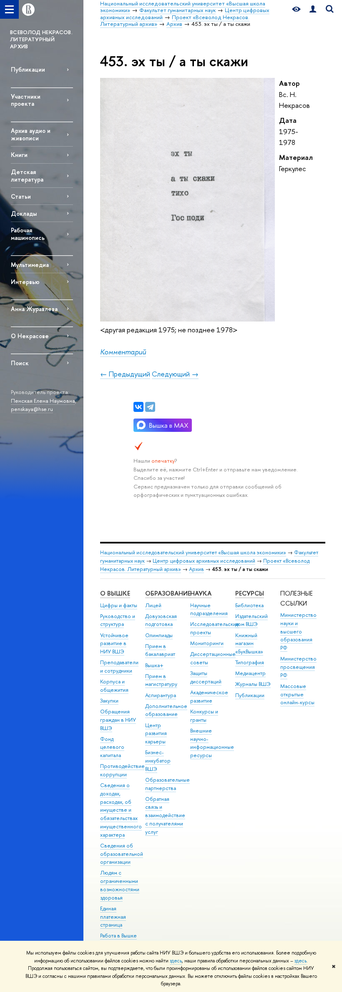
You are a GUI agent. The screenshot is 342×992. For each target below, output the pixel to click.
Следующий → (175, 374)
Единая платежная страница (113, 917)
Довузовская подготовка (161, 620)
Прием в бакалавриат (160, 650)
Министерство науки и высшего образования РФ (298, 631)
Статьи (21, 196)
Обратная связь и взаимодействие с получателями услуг (165, 815)
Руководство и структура (117, 620)
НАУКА (200, 593)
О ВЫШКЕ (115, 593)
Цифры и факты (118, 605)
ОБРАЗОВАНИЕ (168, 593)
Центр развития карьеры (156, 733)
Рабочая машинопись (28, 233)
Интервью (25, 282)
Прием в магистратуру (161, 680)
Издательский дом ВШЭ (251, 620)
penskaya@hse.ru (32, 409)
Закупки (109, 700)
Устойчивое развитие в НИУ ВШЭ (114, 644)
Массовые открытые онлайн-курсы (297, 694)
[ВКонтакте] (138, 407)
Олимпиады (159, 635)
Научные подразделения (209, 609)
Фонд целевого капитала (112, 747)
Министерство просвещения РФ (298, 667)
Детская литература (27, 175)
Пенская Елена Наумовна (43, 400)
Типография (249, 662)
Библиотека (249, 605)
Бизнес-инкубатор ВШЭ (158, 761)
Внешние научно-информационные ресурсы (212, 743)
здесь (176, 960)
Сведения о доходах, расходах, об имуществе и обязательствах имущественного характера (121, 810)
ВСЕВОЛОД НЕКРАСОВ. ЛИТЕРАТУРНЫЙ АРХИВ (41, 39)
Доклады (24, 213)
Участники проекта (25, 99)
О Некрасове (30, 336)
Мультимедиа (30, 265)
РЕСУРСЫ (249, 593)
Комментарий (123, 351)
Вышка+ (154, 665)
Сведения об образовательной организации (121, 854)
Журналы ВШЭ (253, 684)
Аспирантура (160, 695)
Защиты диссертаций (205, 677)
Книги (19, 155)
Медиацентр (250, 673)
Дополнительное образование (166, 710)
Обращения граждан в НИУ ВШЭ (118, 720)
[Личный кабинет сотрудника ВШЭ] (313, 9)
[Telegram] (150, 407)
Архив (196, 569)
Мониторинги (207, 643)
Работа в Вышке (118, 935)
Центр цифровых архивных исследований (204, 560)
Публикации (28, 69)
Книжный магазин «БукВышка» (249, 644)
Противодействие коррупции (122, 770)
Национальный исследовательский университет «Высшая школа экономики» (193, 552)
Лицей (153, 605)
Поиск (20, 363)
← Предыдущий (125, 374)
